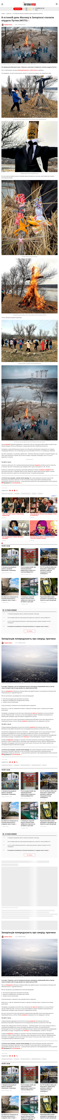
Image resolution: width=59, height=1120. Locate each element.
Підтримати (18, 9)
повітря (44, 765)
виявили (25, 721)
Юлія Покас (34, 70)
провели (33, 727)
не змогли (33, 713)
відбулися (10, 740)
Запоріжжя (16, 493)
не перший (6, 444)
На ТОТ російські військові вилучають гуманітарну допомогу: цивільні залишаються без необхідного (48, 570)
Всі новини (29, 631)
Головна (3, 13)
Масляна (34, 493)
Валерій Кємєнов (23, 70)
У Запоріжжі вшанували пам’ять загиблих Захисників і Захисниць (8, 568)
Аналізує (26, 737)
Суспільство (8, 13)
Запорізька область (25, 493)
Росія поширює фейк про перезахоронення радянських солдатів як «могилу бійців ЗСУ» (28, 569)
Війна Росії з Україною (7, 493)
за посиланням (15, 483)
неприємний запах (36, 765)
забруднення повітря (7, 765)
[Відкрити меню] (2, 4)
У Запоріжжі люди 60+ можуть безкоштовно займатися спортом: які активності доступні (28, 599)
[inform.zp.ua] (29, 4)
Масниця (40, 493)
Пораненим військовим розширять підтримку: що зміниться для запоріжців (48, 598)
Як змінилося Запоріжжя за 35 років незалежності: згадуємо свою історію (9, 598)
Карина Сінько (8, 24)
